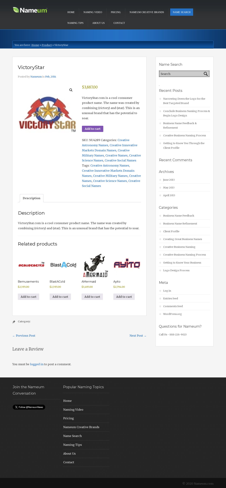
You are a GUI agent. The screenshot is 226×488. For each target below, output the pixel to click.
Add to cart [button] (28, 296)
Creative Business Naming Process (184, 135)
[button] (71, 90)
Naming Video (93, 12)
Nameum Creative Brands (147, 12)
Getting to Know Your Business (182, 262)
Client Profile (171, 231)
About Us (98, 23)
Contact (119, 23)
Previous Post (23, 335)
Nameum (36, 76)
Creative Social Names (120, 160)
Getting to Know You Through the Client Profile (183, 145)
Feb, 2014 (50, 76)
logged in (36, 364)
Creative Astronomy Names (109, 165)
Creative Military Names (110, 176)
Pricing (116, 12)
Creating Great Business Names (182, 239)
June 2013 (169, 179)
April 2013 (169, 195)
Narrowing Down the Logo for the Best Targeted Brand (184, 101)
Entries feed (170, 298)
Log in (167, 290)
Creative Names (116, 155)
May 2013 (168, 187)
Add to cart (92, 129)
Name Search (182, 12)
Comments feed (173, 306)
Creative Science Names (110, 181)
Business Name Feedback (178, 215)
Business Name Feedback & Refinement (180, 125)
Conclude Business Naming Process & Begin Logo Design (186, 113)
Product (47, 45)
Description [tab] (31, 198)
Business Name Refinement (180, 223)
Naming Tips (75, 23)
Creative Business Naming (179, 247)
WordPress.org (172, 314)
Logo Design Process (176, 270)
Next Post (138, 335)
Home (71, 12)
